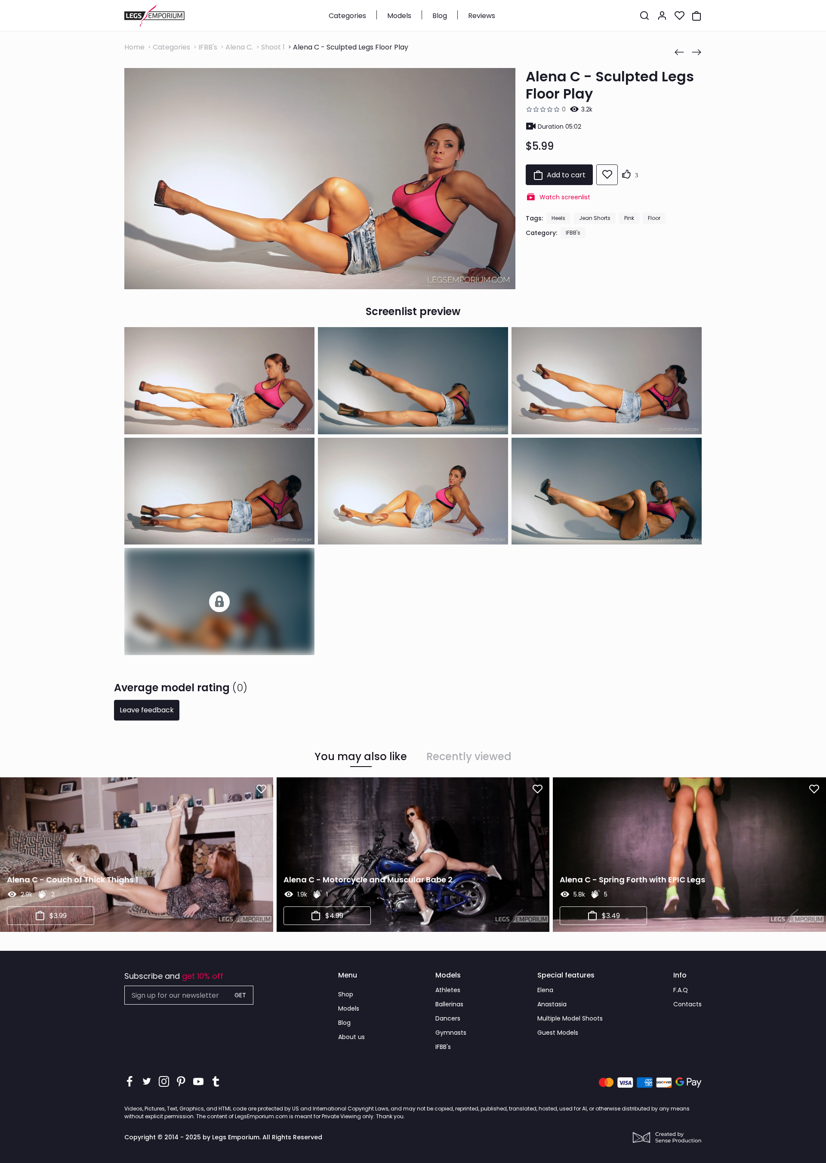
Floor (654, 218)
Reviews (481, 16)
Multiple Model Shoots (570, 1018)
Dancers (447, 1018)
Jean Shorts (594, 218)
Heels (558, 218)
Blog (439, 16)
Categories (347, 16)
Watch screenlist (564, 197)
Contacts (687, 1004)
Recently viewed (469, 757)
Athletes (447, 990)
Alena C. (239, 47)
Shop (345, 994)
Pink (629, 218)
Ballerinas (449, 1004)
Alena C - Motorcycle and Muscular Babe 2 (368, 879)
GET (240, 995)
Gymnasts (450, 1032)
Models (399, 16)
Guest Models (557, 1032)
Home (134, 47)
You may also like (360, 757)
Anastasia (552, 1004)
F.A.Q (680, 990)
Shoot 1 (273, 47)
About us (351, 1037)
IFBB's (207, 47)
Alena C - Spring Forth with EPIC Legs (632, 879)
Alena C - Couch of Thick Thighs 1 (72, 879)
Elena (545, 990)
